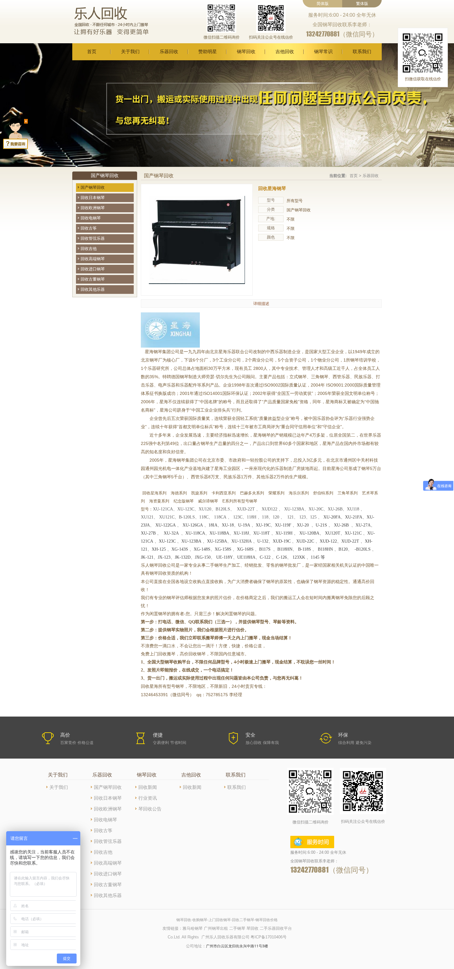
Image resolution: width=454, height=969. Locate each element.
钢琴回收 (246, 51)
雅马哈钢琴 (193, 928)
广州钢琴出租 (216, 928)
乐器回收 (169, 51)
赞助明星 (207, 51)
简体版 (323, 3)
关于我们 (130, 51)
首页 (91, 51)
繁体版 (362, 3)
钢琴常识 (323, 51)
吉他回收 (284, 51)
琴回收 (252, 928)
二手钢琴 (237, 928)
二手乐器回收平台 (276, 928)
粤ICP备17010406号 (268, 937)
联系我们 (362, 51)
